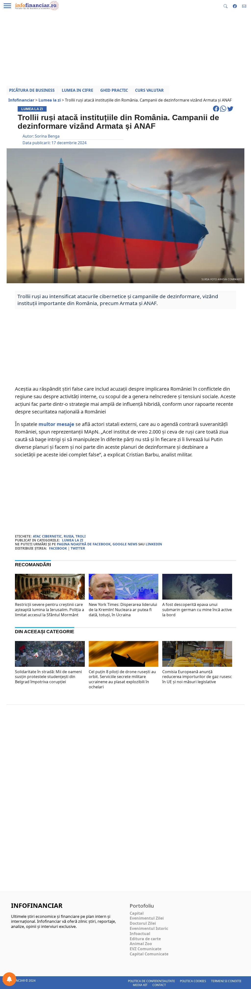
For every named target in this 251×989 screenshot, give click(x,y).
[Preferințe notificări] (9, 979)
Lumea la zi (72, 540)
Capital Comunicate (149, 954)
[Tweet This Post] (230, 111)
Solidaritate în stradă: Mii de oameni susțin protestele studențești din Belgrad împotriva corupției (48, 677)
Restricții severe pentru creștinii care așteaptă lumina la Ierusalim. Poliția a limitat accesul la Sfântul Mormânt (49, 609)
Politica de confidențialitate (151, 981)
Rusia (69, 536)
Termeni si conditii (226, 981)
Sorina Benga (47, 136)
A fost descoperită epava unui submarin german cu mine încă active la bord (197, 609)
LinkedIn (154, 544)
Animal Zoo (141, 943)
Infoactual (140, 933)
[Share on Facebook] (216, 111)
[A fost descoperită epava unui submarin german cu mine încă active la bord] (197, 593)
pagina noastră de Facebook (84, 544)
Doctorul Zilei (143, 923)
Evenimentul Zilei (147, 918)
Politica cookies (193, 981)
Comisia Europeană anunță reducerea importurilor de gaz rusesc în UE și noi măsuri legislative (197, 677)
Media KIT (140, 985)
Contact (159, 985)
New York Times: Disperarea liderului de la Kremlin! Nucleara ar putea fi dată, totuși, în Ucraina (123, 609)
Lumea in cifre (77, 90)
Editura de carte (145, 938)
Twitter (78, 548)
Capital (137, 913)
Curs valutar (149, 90)
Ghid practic (114, 90)
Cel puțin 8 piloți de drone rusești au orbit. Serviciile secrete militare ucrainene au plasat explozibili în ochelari (122, 679)
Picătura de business (32, 90)
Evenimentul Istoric (149, 928)
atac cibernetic (47, 536)
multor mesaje (56, 424)
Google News (125, 544)
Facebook (58, 548)
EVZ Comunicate (145, 948)
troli (80, 536)
